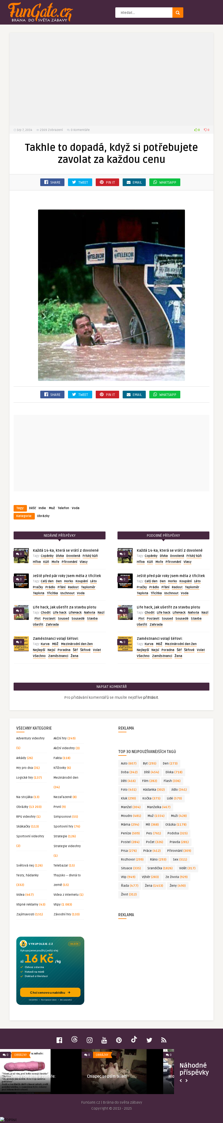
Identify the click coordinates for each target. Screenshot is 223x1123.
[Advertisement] (111, 79)
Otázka (176, 825)
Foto (129, 790)
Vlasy (84, 562)
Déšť (32, 508)
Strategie (60, 836)
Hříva (37, 562)
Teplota (38, 593)
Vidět (187, 868)
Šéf (75, 650)
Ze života (176, 877)
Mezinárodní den (66, 778)
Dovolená (73, 556)
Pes (153, 833)
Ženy (178, 886)
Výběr (150, 877)
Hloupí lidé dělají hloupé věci (36, 1076)
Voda (75, 508)
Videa (20, 895)
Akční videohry (64, 748)
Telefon (63, 508)
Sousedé (78, 619)
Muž (52, 508)
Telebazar (61, 866)
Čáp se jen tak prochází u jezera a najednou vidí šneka (123, 1079)
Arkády (21, 758)
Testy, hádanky (27, 875)
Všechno (39, 656)
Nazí (101, 613)
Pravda (179, 842)
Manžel (131, 807)
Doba (129, 772)
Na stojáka (24, 797)
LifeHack (75, 613)
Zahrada (52, 625)
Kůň (46, 562)
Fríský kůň (90, 556)
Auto (129, 763)
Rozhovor (132, 860)
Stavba (92, 619)
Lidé (174, 798)
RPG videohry (26, 817)
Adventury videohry (30, 738)
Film (149, 781)
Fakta (58, 758)
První (57, 807)
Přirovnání (69, 562)
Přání (62, 587)
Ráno (158, 860)
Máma (130, 825)
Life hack (59, 613)
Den (59, 581)
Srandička (160, 868)
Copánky (47, 556)
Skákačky (23, 827)
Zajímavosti (25, 914)
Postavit (49, 619)
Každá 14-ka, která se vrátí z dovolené (66, 550)
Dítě (151, 772)
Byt (149, 763)
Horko (68, 581)
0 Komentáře (80, 130)
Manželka (159, 807)
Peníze (130, 833)
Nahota (89, 613)
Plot (38, 619)
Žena (74, 656)
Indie (42, 508)
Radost (73, 587)
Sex (180, 860)
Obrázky (43, 516)
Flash (172, 781)
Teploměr (88, 587)
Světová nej (25, 866)
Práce (152, 851)
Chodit (46, 613)
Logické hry (24, 778)
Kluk (128, 798)
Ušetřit (38, 625)
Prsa (129, 851)
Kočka (151, 798)
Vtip (128, 877)
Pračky (38, 587)
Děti (128, 781)
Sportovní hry (63, 827)
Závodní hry (62, 914)
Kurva (45, 644)
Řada (129, 886)
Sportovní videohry (30, 836)
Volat (97, 650)
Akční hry (60, 738)
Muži (179, 816)
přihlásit (150, 697)
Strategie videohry (67, 846)
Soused (63, 619)
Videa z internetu (66, 895)
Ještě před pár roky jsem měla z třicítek (67, 576)
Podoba (178, 833)
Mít (152, 825)
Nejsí (51, 650)
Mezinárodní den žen (77, 644)
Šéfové (85, 650)
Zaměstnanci (58, 656)
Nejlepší (39, 650)
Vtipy (57, 905)
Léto (93, 581)
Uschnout (67, 593)
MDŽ (55, 644)
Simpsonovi (62, 817)
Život (129, 894)
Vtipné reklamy (27, 905)
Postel (130, 842)
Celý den (47, 581)
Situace (131, 868)
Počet (154, 842)
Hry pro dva (24, 768)
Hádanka (154, 790)
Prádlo (50, 587)
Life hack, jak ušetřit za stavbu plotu (64, 607)
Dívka (60, 556)
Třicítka (52, 593)
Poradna (64, 650)
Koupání (82, 581)
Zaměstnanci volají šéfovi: (56, 639)
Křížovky (60, 768)
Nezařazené (63, 797)
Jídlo (179, 790)
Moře (55, 562)
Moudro (131, 816)
